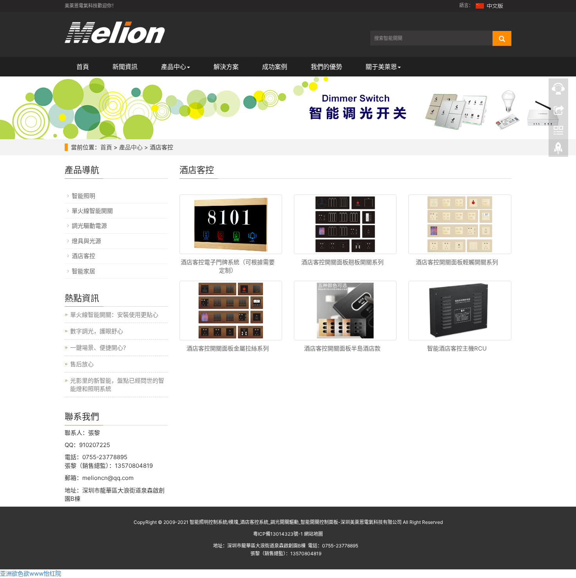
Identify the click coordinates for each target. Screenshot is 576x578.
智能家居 (83, 271)
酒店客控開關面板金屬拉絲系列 (228, 348)
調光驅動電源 (89, 225)
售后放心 (82, 364)
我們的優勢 (326, 67)
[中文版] (490, 5)
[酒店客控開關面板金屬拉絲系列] (230, 310)
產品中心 (173, 67)
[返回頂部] (558, 150)
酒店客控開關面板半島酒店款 (342, 348)
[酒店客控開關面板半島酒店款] (345, 310)
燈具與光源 (86, 241)
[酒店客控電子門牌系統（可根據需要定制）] (230, 224)
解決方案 (226, 67)
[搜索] (502, 38)
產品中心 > (133, 147)
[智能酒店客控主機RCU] (459, 310)
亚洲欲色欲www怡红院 (30, 573)
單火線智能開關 (92, 210)
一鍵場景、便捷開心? (98, 347)
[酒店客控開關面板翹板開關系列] (345, 224)
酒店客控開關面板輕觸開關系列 (457, 262)
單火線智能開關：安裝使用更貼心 (114, 314)
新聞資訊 (125, 67)
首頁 (82, 67)
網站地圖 (313, 534)
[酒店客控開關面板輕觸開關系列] (459, 224)
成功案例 (274, 67)
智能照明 (83, 196)
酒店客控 (83, 256)
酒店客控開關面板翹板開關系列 (342, 262)
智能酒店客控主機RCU (457, 348)
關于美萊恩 (381, 67)
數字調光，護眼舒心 (96, 331)
